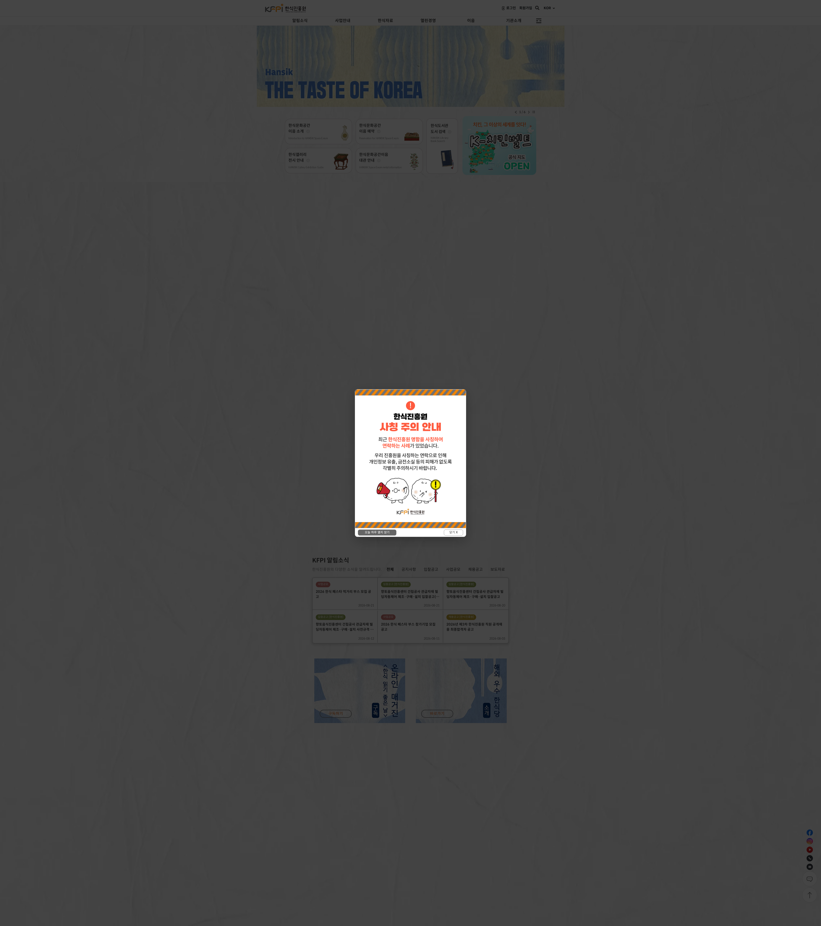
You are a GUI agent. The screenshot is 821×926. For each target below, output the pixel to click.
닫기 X (453, 532)
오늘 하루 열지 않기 (377, 532)
